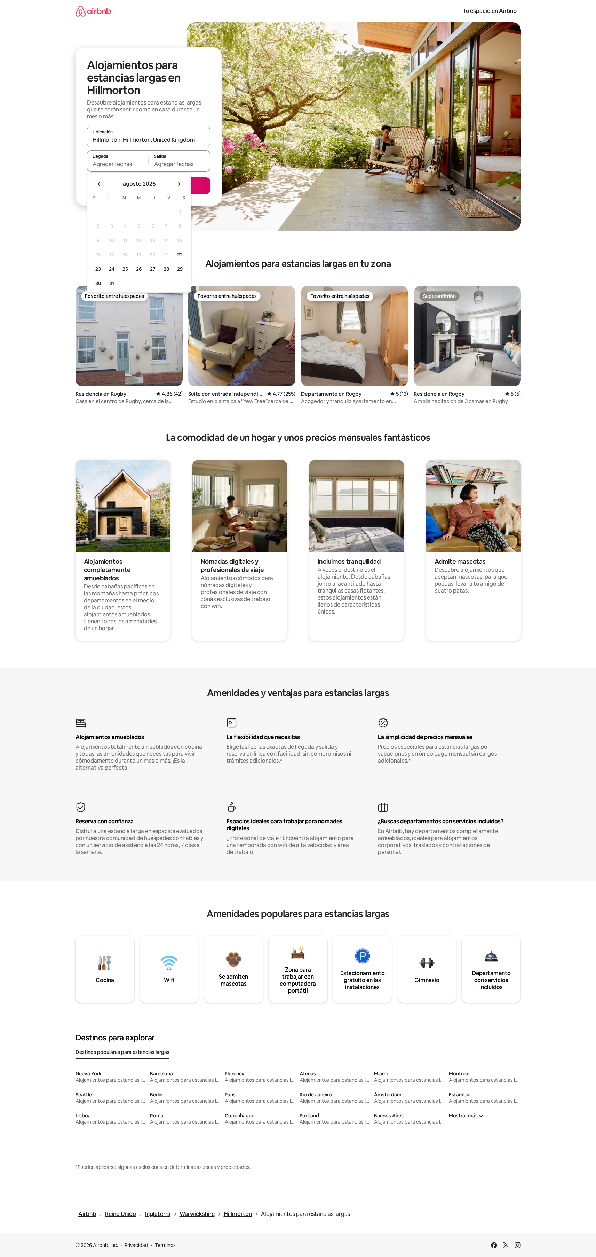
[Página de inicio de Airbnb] (93, 11)
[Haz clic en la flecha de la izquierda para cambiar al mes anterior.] (99, 184)
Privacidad (136, 1245)
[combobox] (149, 140)
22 (180, 255)
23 (98, 269)
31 (111, 283)
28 (166, 269)
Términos (165, 1245)
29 (180, 269)
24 (111, 269)
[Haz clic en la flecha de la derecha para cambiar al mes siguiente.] (179, 184)
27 (153, 269)
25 (125, 269)
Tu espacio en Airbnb (490, 11)
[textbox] (118, 164)
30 (98, 283)
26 (139, 269)
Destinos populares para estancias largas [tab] (122, 1052)
